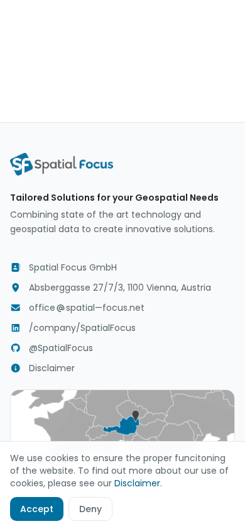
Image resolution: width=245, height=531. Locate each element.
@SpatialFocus (61, 348)
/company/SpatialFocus (82, 327)
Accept (36, 509)
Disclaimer (52, 368)
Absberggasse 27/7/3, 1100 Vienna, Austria (120, 287)
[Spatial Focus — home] (61, 164)
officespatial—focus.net (86, 307)
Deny (90, 509)
